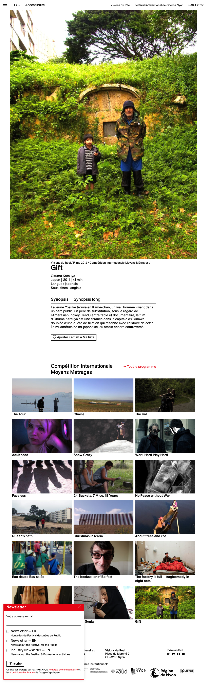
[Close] (78, 607)
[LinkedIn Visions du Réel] (173, 653)
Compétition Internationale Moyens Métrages (119, 262)
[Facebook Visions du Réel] (178, 653)
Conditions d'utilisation (22, 672)
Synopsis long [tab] (87, 299)
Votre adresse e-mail (19, 616)
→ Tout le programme (140, 367)
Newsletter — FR (36, 633)
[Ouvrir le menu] (5, 5)
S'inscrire (15, 663)
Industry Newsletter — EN (40, 652)
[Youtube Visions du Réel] (183, 653)
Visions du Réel (61, 262)
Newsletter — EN (34, 642)
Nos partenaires (84, 650)
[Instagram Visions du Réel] (168, 653)
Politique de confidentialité (63, 669)
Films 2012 (80, 262)
